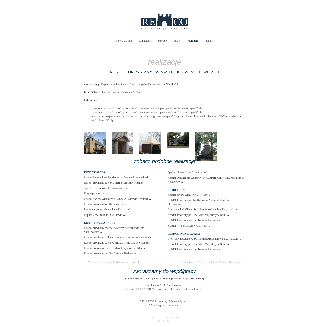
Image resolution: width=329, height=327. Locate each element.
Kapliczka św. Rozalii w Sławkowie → (104, 215)
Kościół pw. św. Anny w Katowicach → (189, 194)
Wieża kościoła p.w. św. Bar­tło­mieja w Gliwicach (111, 262)
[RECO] (164, 34)
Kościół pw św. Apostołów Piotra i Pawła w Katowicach (213, 262)
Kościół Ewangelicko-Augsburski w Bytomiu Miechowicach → (118, 177)
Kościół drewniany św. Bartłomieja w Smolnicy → (111, 204)
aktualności (145, 40)
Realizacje (193, 40)
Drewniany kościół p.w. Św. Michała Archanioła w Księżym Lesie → (204, 209)
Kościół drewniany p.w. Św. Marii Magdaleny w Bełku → (115, 182)
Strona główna (124, 40)
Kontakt (209, 40)
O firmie (162, 40)
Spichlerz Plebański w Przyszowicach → (105, 188)
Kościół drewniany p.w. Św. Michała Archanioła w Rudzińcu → (118, 242)
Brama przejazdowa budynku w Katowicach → (109, 209)
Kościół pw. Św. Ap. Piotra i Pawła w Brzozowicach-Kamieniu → (119, 237)
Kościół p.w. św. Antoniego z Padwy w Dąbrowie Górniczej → (117, 198)
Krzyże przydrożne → (95, 193)
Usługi (177, 40)
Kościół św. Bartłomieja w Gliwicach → (189, 225)
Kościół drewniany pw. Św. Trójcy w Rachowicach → (113, 253)
